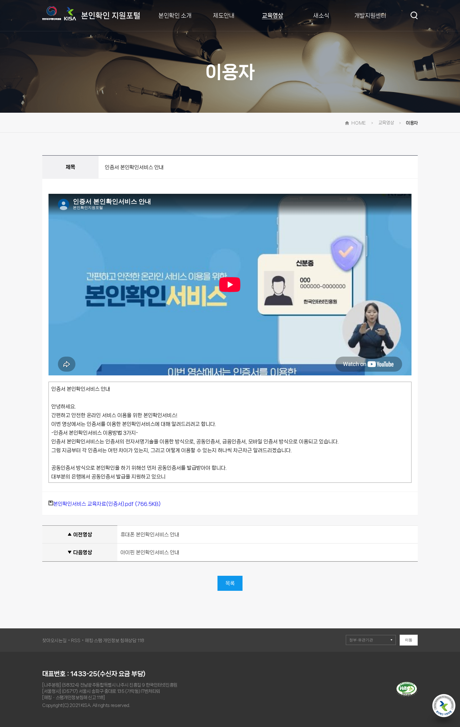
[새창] (407, 695)
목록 (230, 583)
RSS (75, 640)
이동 (408, 640)
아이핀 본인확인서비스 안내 (149, 552)
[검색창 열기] (414, 15)
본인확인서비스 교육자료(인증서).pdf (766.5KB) (107, 504)
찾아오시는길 (54, 640)
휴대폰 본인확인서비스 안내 (149, 534)
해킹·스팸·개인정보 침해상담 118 (114, 640)
